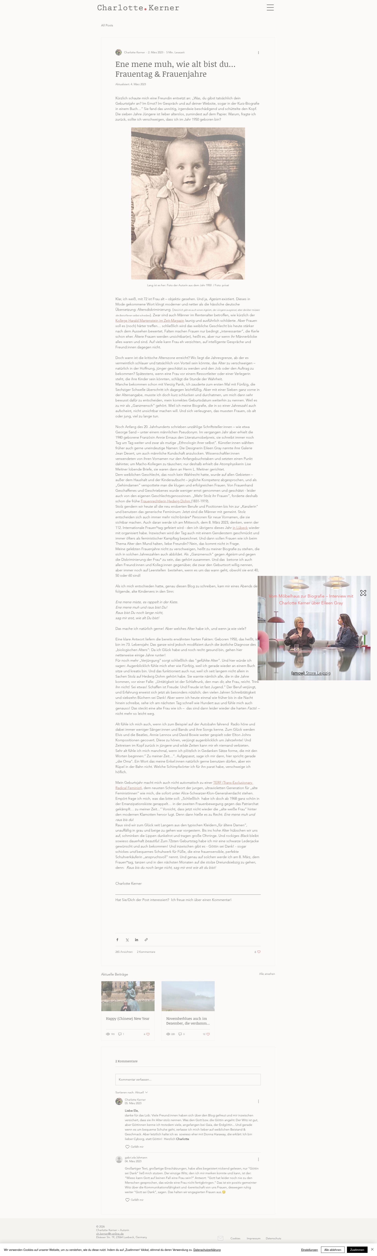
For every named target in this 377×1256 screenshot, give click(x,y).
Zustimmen (357, 1250)
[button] (361, 593)
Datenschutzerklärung (207, 1250)
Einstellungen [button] (309, 1250)
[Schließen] (372, 1250)
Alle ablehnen (332, 1250)
